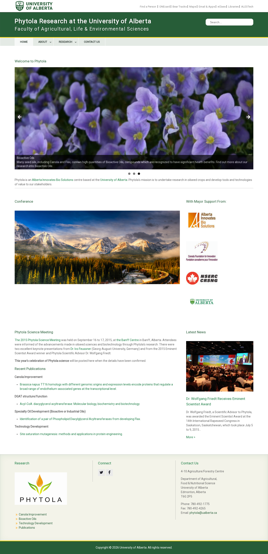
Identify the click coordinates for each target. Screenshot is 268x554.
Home (24, 41)
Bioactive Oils (27, 519)
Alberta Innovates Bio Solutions (52, 180)
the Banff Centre (127, 340)
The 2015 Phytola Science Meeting (38, 340)
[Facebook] (109, 472)
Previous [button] (20, 117)
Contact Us (92, 41)
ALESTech (247, 6)
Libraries (233, 6)
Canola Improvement (33, 514)
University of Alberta (113, 180)
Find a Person (148, 6)
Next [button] (248, 117)
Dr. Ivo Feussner (81, 348)
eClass (222, 6)
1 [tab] (129, 174)
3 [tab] (139, 174)
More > (190, 437)
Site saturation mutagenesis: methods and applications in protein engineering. (71, 434)
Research (65, 41)
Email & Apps (207, 6)
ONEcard (164, 6)
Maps (192, 6)
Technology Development (36, 523)
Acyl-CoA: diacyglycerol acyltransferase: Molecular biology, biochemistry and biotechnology (79, 404)
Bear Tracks (180, 6)
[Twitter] (101, 472)
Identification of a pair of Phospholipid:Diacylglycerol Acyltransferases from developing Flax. (80, 419)
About (42, 41)
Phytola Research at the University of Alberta (83, 21)
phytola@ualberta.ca (203, 512)
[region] (134, 118)
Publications (27, 527)
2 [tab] (134, 174)
